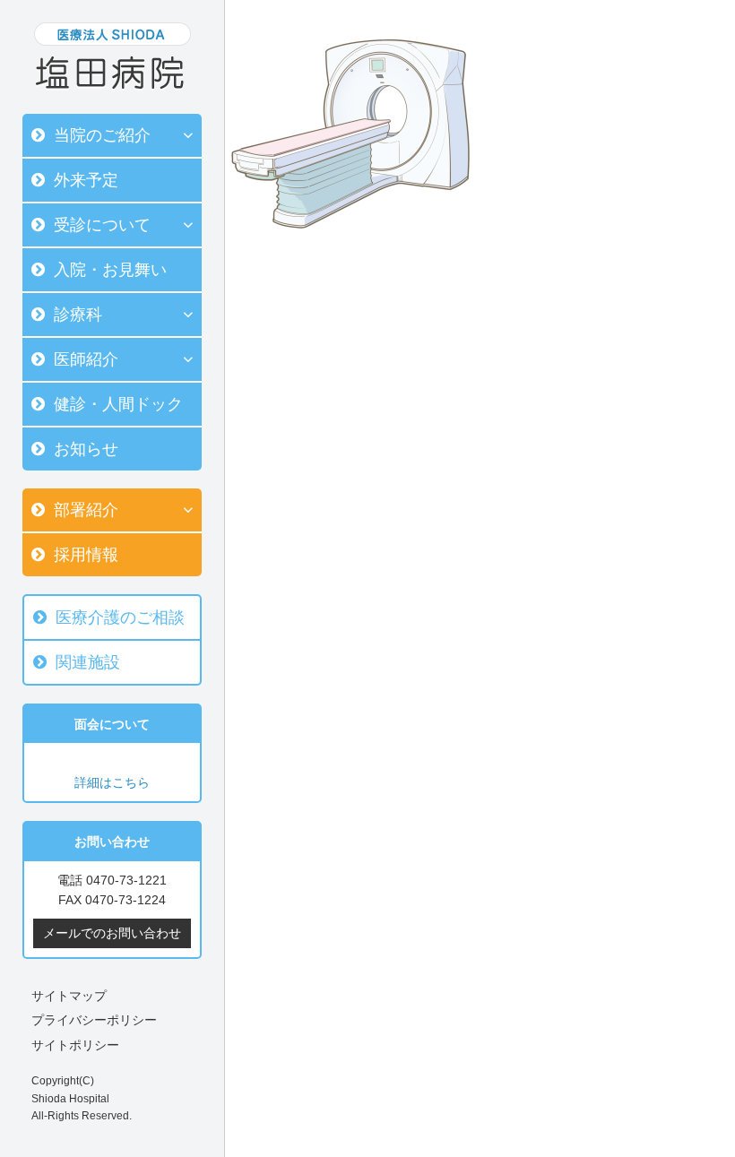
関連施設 (88, 662)
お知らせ (86, 449)
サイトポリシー (75, 1045)
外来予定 (86, 180)
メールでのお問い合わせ (112, 933)
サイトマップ (69, 996)
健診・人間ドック (118, 404)
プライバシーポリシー (94, 1020)
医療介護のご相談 (120, 617)
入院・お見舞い (110, 270)
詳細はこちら (112, 782)
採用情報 (86, 555)
